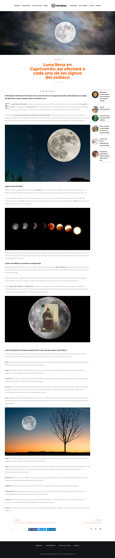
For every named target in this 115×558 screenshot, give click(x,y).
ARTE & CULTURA (37, 5)
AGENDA (98, 5)
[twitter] (100, 529)
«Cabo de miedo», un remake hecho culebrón (105, 118)
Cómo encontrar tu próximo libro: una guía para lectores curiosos (104, 129)
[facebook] (91, 529)
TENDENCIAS (73, 5)
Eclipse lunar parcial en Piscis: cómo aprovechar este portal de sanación (105, 97)
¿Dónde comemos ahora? (105, 108)
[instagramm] (95, 529)
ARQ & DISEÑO (83, 5)
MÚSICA (45, 5)
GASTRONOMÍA (26, 5)
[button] (33, 529)
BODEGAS (17, 5)
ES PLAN (91, 5)
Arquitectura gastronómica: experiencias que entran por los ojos (105, 156)
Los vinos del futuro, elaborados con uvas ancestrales (104, 142)
